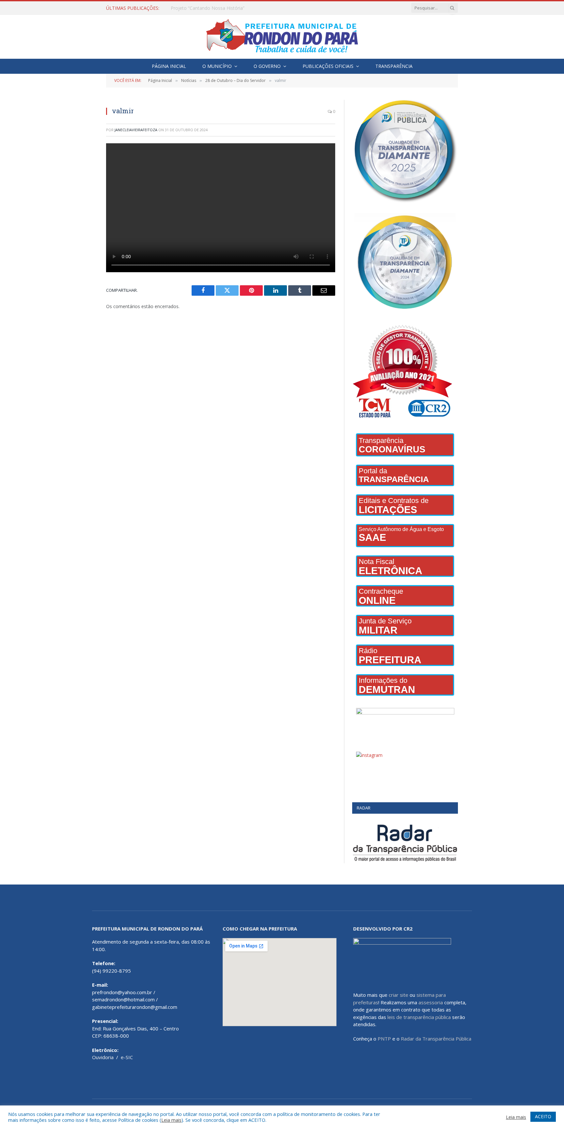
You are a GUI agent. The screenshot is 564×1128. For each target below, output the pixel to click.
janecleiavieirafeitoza (136, 129)
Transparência (394, 66)
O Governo (267, 66)
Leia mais (171, 1120)
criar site (398, 995)
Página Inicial (169, 66)
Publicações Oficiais (328, 66)
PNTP (384, 1038)
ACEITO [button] (543, 1116)
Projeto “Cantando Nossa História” (207, 8)
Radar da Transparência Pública (436, 1038)
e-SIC (127, 1057)
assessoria (430, 1002)
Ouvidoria (103, 1057)
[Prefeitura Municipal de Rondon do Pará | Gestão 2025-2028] (282, 37)
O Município (217, 66)
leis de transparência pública (419, 1017)
